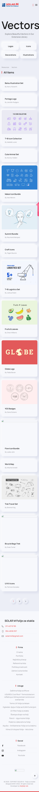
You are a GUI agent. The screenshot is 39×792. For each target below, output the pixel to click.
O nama (19, 652)
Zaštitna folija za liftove (19, 690)
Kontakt (19, 674)
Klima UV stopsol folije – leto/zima (19, 729)
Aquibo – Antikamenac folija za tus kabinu (19, 725)
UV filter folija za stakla (19, 711)
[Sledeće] (25, 601)
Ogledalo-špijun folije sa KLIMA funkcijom (19, 707)
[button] (36, 5)
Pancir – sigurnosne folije (19, 718)
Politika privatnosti (19, 667)
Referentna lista (19, 663)
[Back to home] (10, 5)
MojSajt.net (24, 786)
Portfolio (19, 656)
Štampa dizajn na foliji (19, 714)
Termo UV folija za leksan (19, 703)
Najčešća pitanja (19, 659)
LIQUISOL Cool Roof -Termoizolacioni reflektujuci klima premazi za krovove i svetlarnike (19, 697)
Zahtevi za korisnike (19, 671)
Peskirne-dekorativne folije (19, 722)
